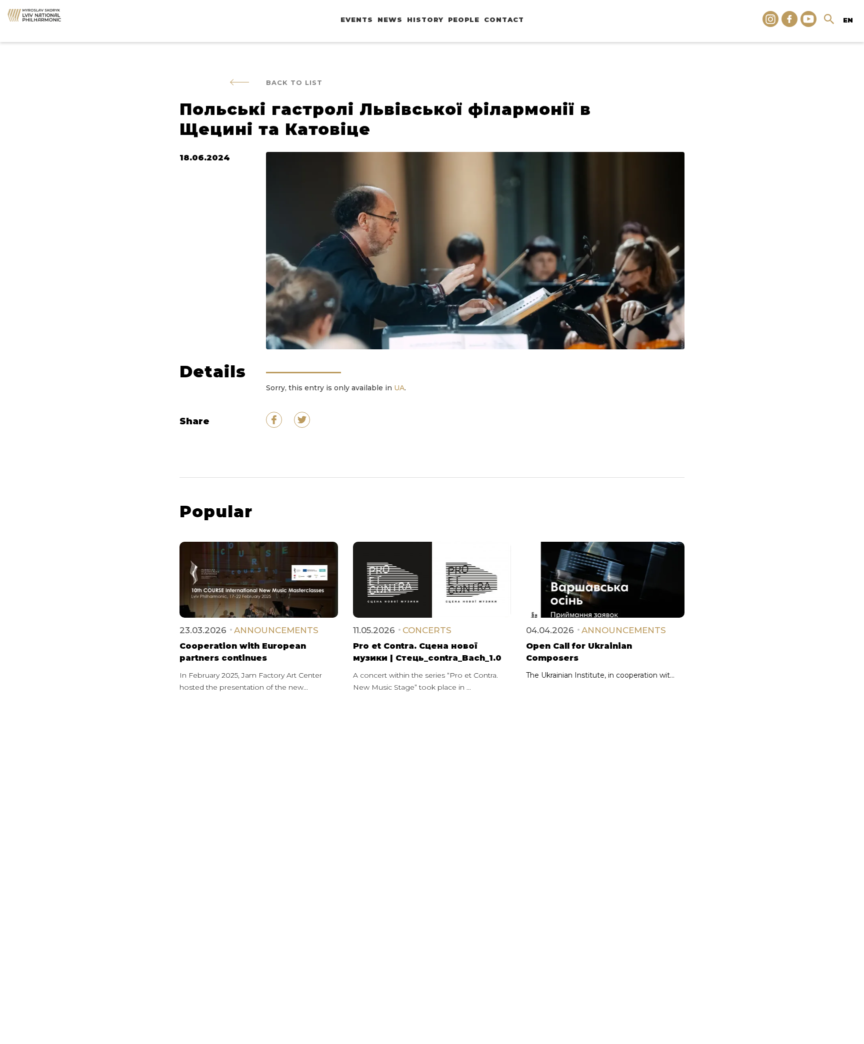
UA (399, 387)
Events (356, 19)
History (425, 19)
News (390, 19)
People (464, 19)
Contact (504, 19)
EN (848, 20)
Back (294, 82)
